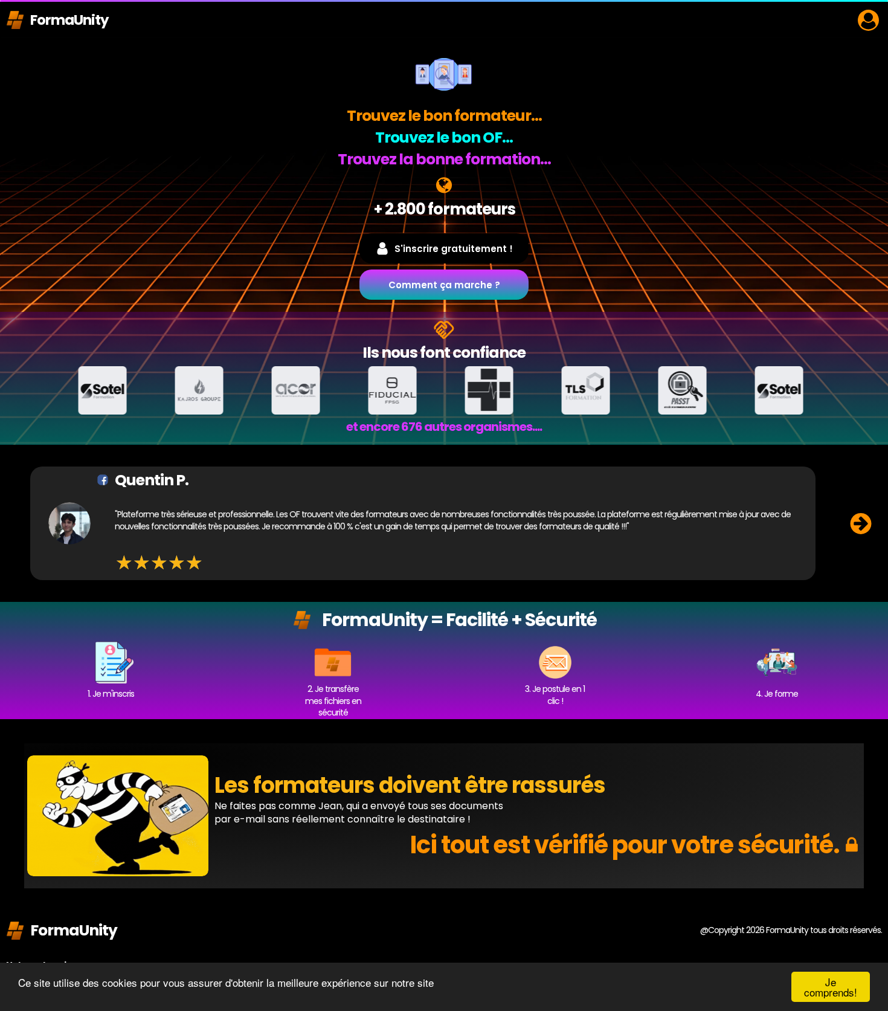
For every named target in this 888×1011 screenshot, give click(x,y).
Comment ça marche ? (444, 285)
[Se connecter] (868, 20)
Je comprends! (830, 987)
